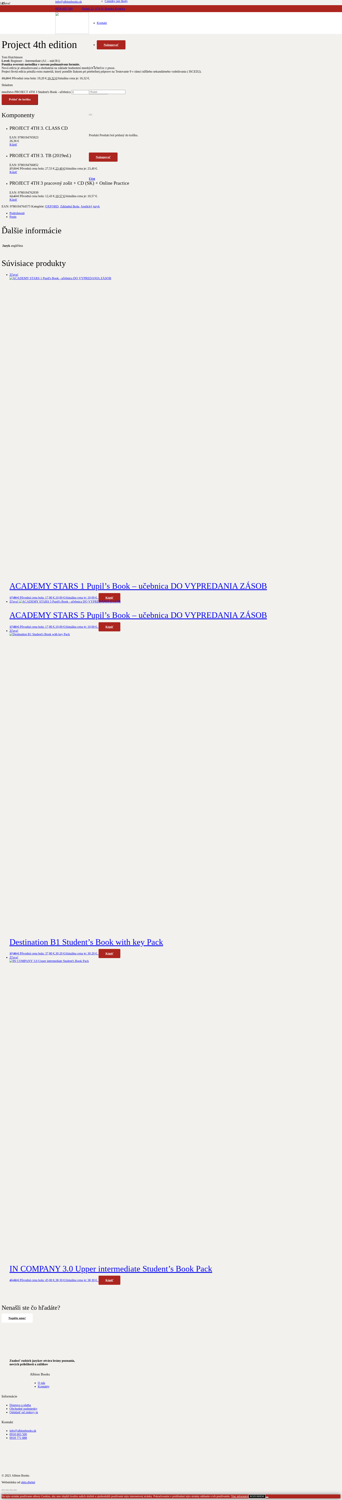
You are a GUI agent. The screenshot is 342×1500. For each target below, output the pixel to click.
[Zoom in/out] (3, 1490)
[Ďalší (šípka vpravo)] (7, 1493)
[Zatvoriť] (90, 114)
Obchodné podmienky (23, 1408)
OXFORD (52, 206)
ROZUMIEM (257, 1496)
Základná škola (69, 206)
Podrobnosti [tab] (17, 213)
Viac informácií (240, 1496)
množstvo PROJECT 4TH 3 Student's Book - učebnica (36, 92)
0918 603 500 (18, 1434)
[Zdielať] (11, 1490)
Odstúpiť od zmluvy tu (24, 1412)
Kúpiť (13, 144)
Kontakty (43, 1386)
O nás (41, 1383)
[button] (109, 597)
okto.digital (28, 1482)
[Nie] (267, 1497)
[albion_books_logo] (72, 33)
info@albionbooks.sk (23, 1430)
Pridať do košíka (20, 99)
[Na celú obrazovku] (7, 1490)
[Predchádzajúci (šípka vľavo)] (3, 1493)
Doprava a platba (20, 1405)
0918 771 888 (18, 1438)
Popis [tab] (13, 216)
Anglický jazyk (90, 206)
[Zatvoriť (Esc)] (15, 1490)
